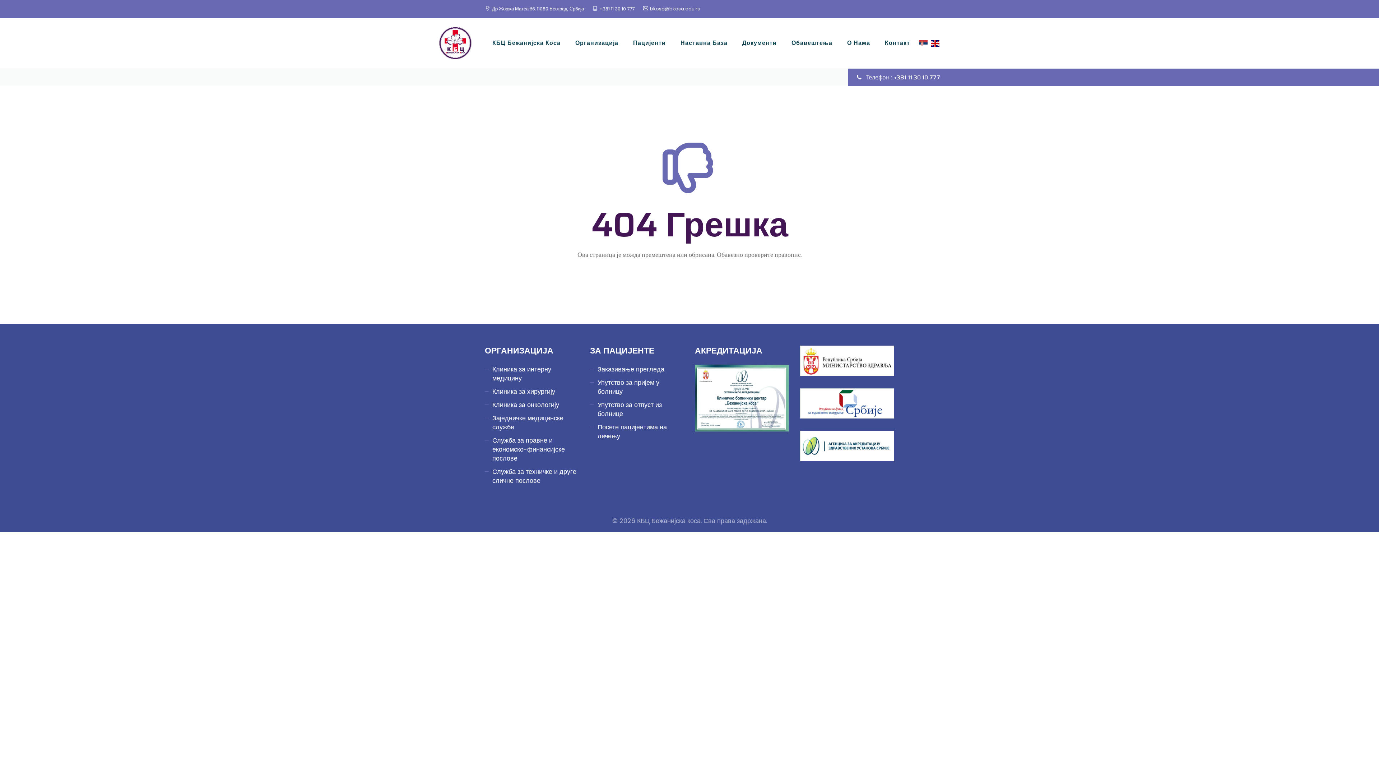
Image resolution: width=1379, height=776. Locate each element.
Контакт (897, 42)
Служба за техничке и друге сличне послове (534, 476)
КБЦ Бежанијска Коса (526, 42)
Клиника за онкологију (525, 404)
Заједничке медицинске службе (527, 422)
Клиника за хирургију (523, 391)
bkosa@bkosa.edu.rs (675, 8)
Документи (759, 42)
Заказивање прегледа (631, 369)
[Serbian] (923, 43)
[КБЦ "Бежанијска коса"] (455, 43)
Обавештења (811, 42)
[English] (935, 43)
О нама (858, 42)
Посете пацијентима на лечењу (632, 431)
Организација (596, 42)
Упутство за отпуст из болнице (630, 409)
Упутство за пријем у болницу (628, 387)
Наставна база (704, 42)
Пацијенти (649, 42)
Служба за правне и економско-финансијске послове (528, 449)
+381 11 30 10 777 (617, 8)
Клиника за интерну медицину (521, 374)
